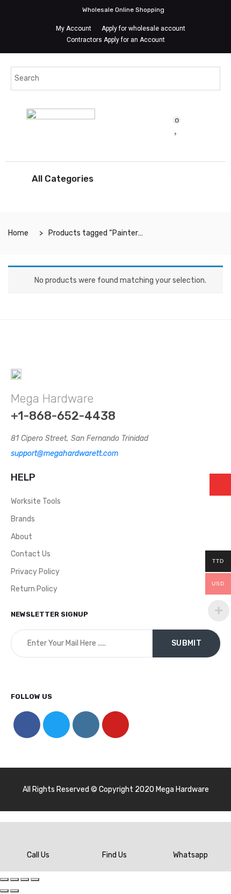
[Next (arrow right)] (14, 890)
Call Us (38, 855)
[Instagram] (86, 724)
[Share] (14, 879)
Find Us (114, 855)
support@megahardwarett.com (64, 453)
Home (18, 233)
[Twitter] (56, 724)
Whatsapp (190, 855)
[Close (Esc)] (4, 879)
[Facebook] (26, 724)
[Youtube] (115, 724)
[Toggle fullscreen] (24, 879)
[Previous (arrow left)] (4, 890)
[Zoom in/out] (35, 879)
